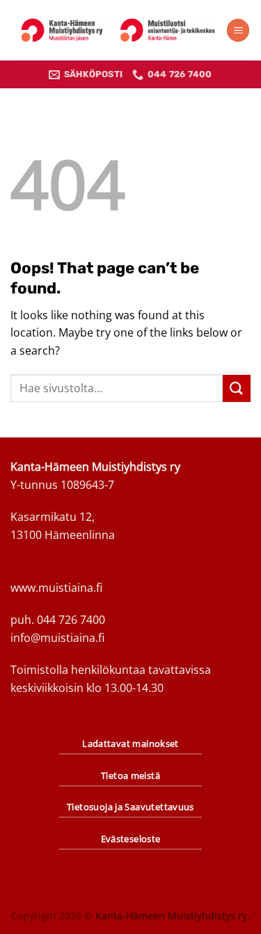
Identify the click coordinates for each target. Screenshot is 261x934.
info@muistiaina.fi (57, 637)
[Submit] (237, 388)
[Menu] (238, 30)
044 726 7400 (71, 619)
